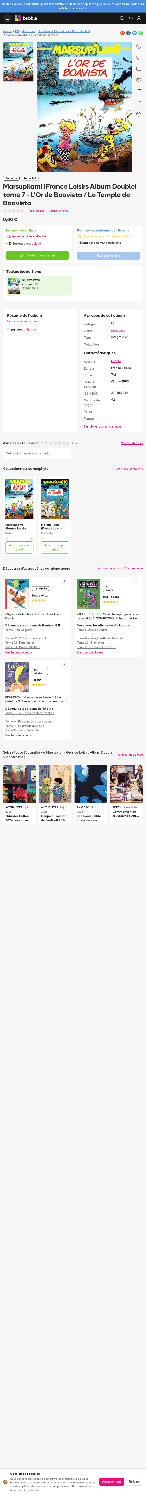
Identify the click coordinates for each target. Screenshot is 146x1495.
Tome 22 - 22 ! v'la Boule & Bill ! (25, 638)
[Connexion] (139, 18)
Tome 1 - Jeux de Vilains (92, 630)
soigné (36, 243)
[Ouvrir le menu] (7, 18)
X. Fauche (47, 533)
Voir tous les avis (132, 443)
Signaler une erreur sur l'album (103, 426)
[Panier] (131, 18)
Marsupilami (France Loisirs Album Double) (64, 31)
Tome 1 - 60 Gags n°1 (18, 630)
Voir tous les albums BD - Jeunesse (120, 568)
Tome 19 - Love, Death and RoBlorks (100, 638)
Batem (116, 361)
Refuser (134, 1481)
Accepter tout (111, 1481)
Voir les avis (36, 211)
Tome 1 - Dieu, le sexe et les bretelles (29, 713)
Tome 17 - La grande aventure (24, 726)
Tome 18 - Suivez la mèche (22, 730)
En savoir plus (78, 8)
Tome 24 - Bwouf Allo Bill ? (22, 647)
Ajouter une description (22, 321)
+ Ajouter (30, 329)
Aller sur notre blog (130, 754)
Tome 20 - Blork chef (90, 642)
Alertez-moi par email (41, 255)
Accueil (7, 31)
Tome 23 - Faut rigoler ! (20, 642)
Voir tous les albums (130, 468)
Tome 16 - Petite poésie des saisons (28, 721)
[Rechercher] (122, 18)
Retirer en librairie (108, 255)
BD (17, 31)
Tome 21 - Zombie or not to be (96, 647)
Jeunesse (28, 31)
